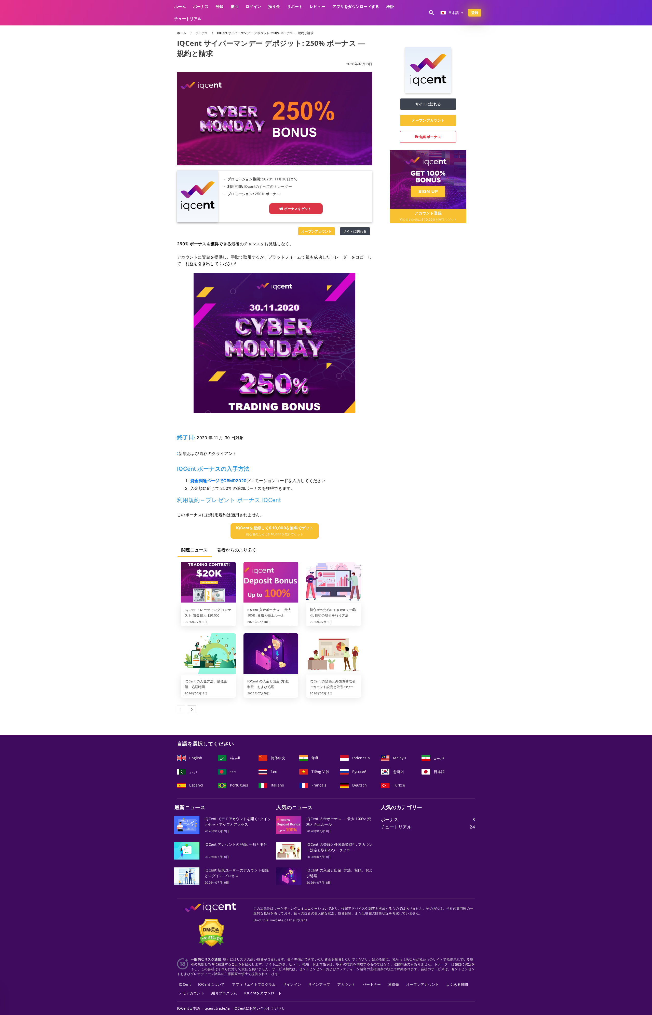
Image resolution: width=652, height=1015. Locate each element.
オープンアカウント (316, 231)
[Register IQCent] (428, 179)
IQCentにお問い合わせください (260, 1008)
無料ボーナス (429, 137)
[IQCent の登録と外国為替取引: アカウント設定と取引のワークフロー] (333, 654)
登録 (220, 6)
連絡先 (393, 984)
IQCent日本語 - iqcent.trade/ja (203, 1008)
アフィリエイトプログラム (254, 984)
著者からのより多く (237, 549)
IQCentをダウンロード (263, 993)
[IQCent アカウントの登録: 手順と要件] (186, 850)
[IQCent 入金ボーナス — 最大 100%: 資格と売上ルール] (270, 582)
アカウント (346, 984)
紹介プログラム (224, 993)
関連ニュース (194, 549)
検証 (390, 6)
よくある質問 (457, 984)
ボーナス (201, 6)
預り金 (274, 6)
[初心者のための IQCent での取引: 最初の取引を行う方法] (333, 582)
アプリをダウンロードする (355, 6)
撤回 (235, 6)
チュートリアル (187, 18)
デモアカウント (191, 993)
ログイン (253, 6)
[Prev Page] (181, 709)
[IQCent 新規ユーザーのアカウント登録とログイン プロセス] (186, 876)
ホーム (180, 6)
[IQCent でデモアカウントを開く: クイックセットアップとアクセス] (186, 824)
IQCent (185, 984)
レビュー (317, 6)
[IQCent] (428, 91)
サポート (295, 6)
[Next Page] (192, 709)
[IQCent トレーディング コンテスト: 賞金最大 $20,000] (208, 582)
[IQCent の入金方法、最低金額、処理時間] (208, 654)
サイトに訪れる (355, 231)
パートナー (372, 984)
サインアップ (319, 984)
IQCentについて (211, 984)
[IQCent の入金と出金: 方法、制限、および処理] (270, 654)
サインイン (292, 984)
